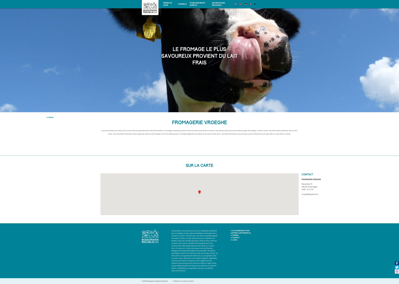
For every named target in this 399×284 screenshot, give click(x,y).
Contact (236, 238)
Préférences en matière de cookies (184, 281)
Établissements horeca (197, 4)
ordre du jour (167, 4)
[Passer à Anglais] (240, 4)
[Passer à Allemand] (245, 4)
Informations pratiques (218, 4)
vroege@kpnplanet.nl (310, 194)
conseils (182, 4)
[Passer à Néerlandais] (235, 4)
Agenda (235, 235)
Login (234, 240)
